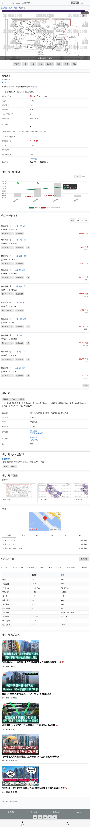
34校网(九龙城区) (36, 433)
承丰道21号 (8, 82)
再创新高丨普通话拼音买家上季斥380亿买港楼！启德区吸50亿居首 (33, 787)
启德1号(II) (71, 567)
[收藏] (63, 662)
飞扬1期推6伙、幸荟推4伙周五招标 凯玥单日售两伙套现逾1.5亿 (32, 662)
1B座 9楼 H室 (20, 351)
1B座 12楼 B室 (20, 319)
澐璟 (41, 567)
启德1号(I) (84, 567)
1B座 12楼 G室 (20, 239)
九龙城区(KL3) (35, 439)
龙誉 (5, 567)
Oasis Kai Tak (18, 567)
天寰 (59, 567)
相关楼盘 (33, 430)
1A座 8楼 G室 (20, 270)
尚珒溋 (31, 567)
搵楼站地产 (6, 459)
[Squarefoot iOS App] (54, 817)
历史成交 (84, 220)
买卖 (72, 220)
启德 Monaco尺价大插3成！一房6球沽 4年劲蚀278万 (27, 693)
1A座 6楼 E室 (20, 368)
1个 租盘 (33, 158)
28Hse (78, 812)
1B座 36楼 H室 (20, 256)
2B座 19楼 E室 (20, 226)
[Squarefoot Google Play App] (49, 817)
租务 (78, 220)
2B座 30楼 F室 (20, 286)
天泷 (50, 567)
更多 (85, 385)
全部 (83, 176)
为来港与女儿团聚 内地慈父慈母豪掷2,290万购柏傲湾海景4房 (31, 756)
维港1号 (34, 86)
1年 (77, 176)
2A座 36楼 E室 (20, 302)
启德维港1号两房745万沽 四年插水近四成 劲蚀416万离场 (29, 725)
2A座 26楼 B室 (20, 335)
